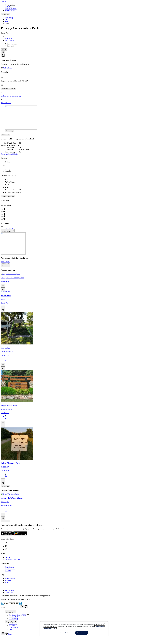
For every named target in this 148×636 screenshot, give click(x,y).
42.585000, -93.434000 (8, 89)
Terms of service (10, 592)
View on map (9, 131)
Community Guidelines (12, 559)
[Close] (104, 624)
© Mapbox (8, 7)
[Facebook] (6, 544)
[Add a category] (26, 606)
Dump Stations (9, 567)
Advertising (8, 580)
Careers (7, 557)
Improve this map (10, 10)
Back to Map (9, 18)
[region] (74, 628)
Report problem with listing (9, 154)
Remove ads (5, 14)
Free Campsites (10, 569)
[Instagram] (6, 549)
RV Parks (8, 571)
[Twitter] (6, 546)
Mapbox (3, 2)
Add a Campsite (10, 578)
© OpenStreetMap (11, 9)
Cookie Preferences (66, 632)
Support (7, 582)
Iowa (6, 21)
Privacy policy (9, 590)
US (6, 19)
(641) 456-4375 (6, 103)
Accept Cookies (81, 632)
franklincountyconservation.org (11, 96)
